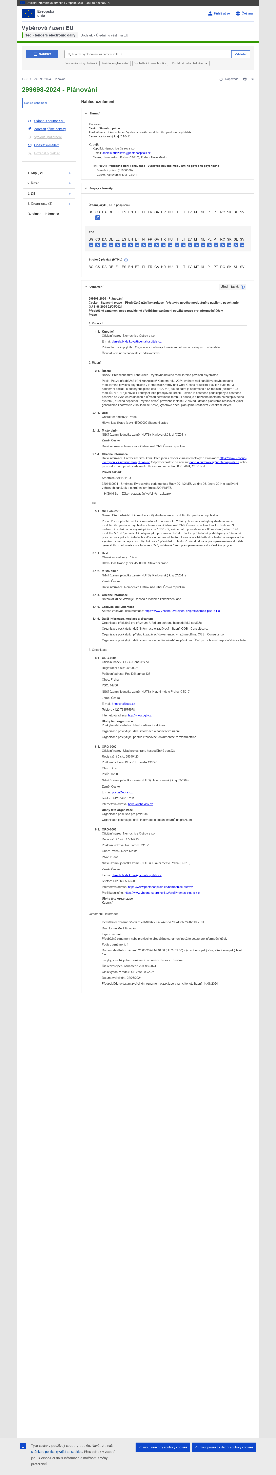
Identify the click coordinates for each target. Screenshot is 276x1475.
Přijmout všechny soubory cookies (162, 1447)
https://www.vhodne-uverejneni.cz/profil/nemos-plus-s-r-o (182, 610)
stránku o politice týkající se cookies (56, 1451)
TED (24, 79)
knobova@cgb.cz (123, 703)
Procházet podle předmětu (187, 63)
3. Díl (31, 193)
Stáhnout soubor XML (49, 121)
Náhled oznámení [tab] (35, 102)
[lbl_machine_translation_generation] (126, 260)
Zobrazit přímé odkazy (50, 129)
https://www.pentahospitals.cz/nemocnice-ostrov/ (160, 887)
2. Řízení (33, 183)
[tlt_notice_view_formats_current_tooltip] (243, 287)
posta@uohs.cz (122, 792)
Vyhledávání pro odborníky (150, 63)
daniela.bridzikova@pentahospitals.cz (126, 153)
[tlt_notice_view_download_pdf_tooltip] (91, 244)
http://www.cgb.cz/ (140, 715)
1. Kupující (35, 173)
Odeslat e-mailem (46, 145)
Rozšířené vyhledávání (115, 63)
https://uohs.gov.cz (140, 804)
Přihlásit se (222, 13)
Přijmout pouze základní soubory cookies (224, 1447)
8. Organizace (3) (39, 203)
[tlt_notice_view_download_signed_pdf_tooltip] (97, 217)
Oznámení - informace (43, 214)
